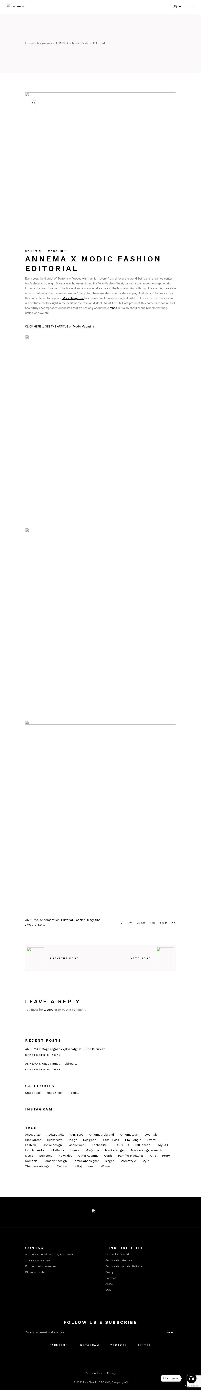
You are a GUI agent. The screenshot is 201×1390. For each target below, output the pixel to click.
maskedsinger (115, 1150)
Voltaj (78, 1166)
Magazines (44, 43)
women (106, 1166)
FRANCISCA (121, 1145)
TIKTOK (144, 1345)
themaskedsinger (38, 1166)
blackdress (33, 1140)
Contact (110, 1278)
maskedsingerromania (147, 1150)
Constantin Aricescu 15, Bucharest (51, 1254)
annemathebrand (101, 1134)
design (72, 1140)
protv (166, 1155)
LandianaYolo (34, 1150)
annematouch (129, 1134)
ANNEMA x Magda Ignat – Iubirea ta (51, 1063)
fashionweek (77, 1145)
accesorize (33, 1134)
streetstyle (128, 1161)
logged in (50, 1009)
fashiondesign (52, 1145)
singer (109, 1161)
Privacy (111, 1373)
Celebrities (33, 1093)
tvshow (62, 1166)
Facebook (59, 1345)
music (29, 1155)
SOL (108, 1289)
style (145, 1161)
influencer (142, 1145)
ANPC (109, 1283)
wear (91, 1166)
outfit (108, 1155)
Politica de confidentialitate (123, 1266)
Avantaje (151, 1134)
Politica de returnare (118, 1260)
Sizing (109, 1272)
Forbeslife (99, 1145)
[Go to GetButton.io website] (191, 1386)
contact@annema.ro (42, 1266)
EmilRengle (133, 1140)
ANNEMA (76, 1134)
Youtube (118, 1345)
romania (31, 1161)
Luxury (75, 1150)
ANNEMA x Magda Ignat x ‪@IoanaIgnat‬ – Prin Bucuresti (65, 1049)
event (151, 1140)
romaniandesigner (86, 1161)
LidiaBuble (57, 1150)
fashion (30, 1145)
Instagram (89, 1345)
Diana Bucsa (110, 1140)
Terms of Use (93, 1373)
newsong (45, 1155)
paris (152, 1155)
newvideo (65, 1155)
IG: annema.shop (36, 1272)
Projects (73, 1093)
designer (89, 1140)
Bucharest (54, 1140)
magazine (92, 1150)
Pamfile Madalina (130, 1155)
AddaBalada (55, 1134)
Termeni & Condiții (117, 1254)
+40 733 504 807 (40, 1260)
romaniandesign (55, 1161)
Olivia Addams (88, 1155)
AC (126, 1382)
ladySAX (162, 1145)
